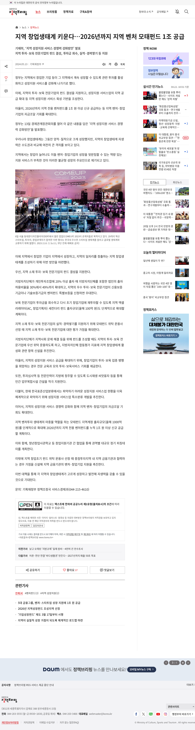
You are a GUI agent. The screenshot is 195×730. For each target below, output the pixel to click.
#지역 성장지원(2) (49, 593)
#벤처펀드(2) (32, 593)
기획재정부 (36, 64)
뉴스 (38, 12)
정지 (183, 662)
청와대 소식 (145, 11)
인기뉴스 (154, 182)
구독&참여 (86, 12)
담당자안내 (38, 525)
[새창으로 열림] (116, 64)
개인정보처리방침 (10, 722)
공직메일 (161, 11)
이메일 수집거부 (47, 722)
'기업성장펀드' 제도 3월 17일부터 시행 (40, 614)
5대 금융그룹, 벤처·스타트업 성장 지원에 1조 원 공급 (49, 603)
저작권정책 (25, 525)
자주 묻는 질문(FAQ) (69, 722)
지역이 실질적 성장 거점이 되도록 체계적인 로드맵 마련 (50, 620)
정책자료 (68, 12)
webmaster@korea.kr (100, 714)
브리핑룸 (52, 12)
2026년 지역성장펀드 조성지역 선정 (39, 608)
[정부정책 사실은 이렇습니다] (166, 72)
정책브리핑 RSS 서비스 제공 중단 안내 (34, 684)
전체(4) (19, 593)
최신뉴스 (177, 182)
